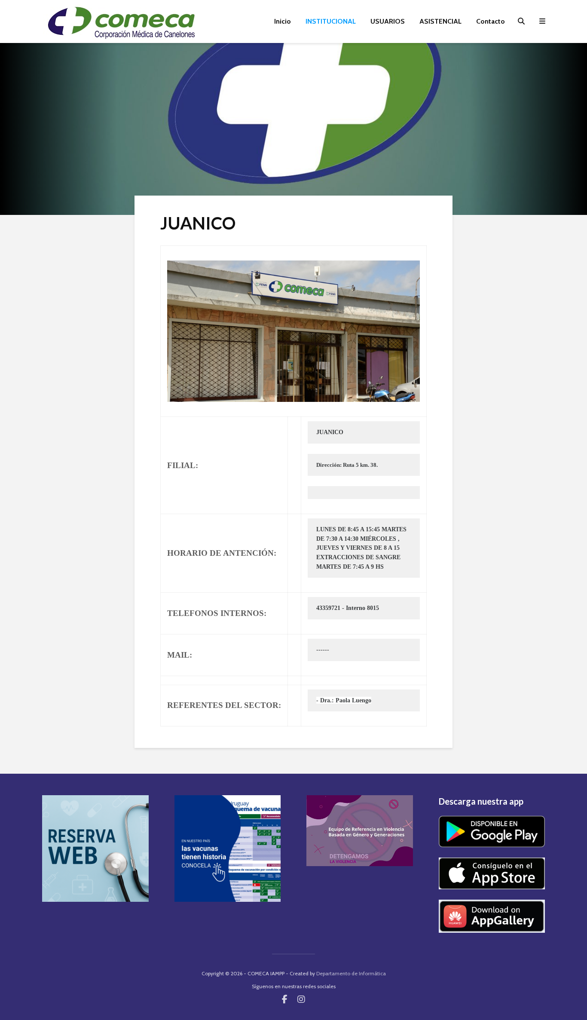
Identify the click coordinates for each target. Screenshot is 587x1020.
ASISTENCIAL (440, 21)
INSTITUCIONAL (331, 21)
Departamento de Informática (351, 973)
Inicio (282, 21)
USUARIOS (387, 21)
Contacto (490, 21)
